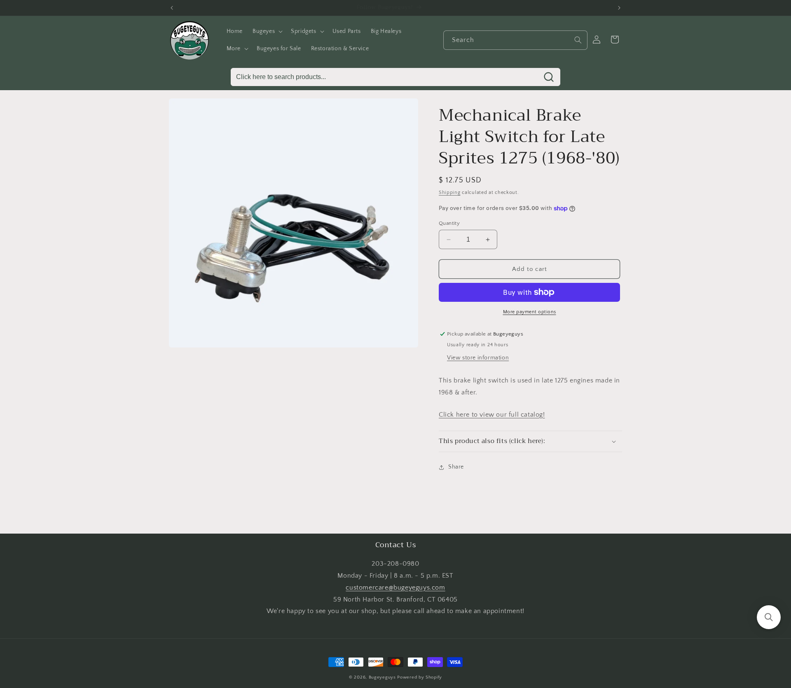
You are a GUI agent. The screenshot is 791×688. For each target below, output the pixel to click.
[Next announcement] (619, 8)
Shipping (450, 192)
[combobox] (515, 40)
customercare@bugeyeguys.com (395, 587)
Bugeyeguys (382, 677)
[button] (267, 31)
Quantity (449, 223)
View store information (478, 357)
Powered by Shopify (419, 677)
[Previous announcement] (172, 8)
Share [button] (456, 467)
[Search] (578, 40)
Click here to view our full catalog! (492, 414)
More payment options (529, 312)
